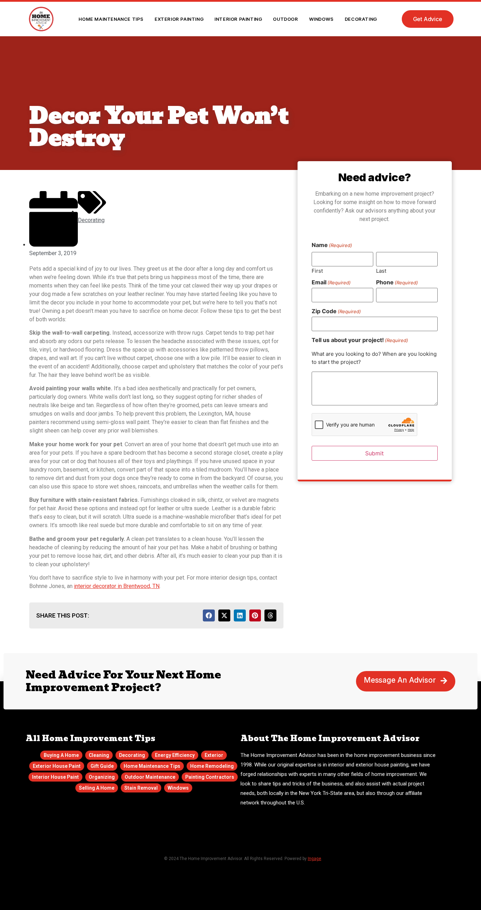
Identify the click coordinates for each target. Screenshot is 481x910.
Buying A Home (61, 755)
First (317, 270)
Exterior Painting (179, 19)
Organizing (102, 777)
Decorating (361, 19)
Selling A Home (96, 788)
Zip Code (336, 311)
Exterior (214, 755)
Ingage (314, 858)
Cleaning (99, 755)
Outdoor (285, 19)
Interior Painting (238, 19)
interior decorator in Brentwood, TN (117, 586)
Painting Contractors (209, 777)
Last (381, 270)
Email (331, 282)
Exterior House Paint (57, 766)
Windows (321, 19)
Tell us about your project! (360, 340)
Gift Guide (102, 766)
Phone (397, 282)
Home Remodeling (212, 766)
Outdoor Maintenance (150, 777)
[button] (209, 615)
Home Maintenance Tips (111, 19)
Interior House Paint (55, 777)
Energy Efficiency (175, 755)
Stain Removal (141, 788)
